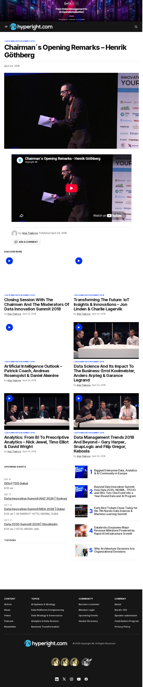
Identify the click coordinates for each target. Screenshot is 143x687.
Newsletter (10, 626)
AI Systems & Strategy (43, 604)
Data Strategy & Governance (46, 615)
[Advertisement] (71, 10)
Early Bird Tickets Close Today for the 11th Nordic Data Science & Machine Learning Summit (115, 511)
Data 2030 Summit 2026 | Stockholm (30, 524)
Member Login (87, 610)
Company (120, 598)
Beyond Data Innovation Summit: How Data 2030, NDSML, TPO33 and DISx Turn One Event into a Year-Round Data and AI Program (115, 491)
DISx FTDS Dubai (16, 483)
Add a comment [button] (28, 242)
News (7, 610)
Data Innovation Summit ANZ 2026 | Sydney (35, 498)
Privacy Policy (122, 626)
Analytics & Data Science (45, 621)
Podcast (8, 621)
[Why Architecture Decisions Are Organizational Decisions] (81, 550)
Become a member (89, 604)
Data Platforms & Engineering (47, 610)
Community (86, 598)
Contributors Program (127, 621)
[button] (6, 27)
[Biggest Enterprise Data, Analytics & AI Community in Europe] (81, 472)
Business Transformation (45, 626)
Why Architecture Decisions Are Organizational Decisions (114, 550)
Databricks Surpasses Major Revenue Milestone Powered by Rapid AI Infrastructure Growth (114, 530)
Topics (35, 598)
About (118, 604)
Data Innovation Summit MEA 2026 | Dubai (34, 509)
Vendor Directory (88, 621)
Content (9, 598)
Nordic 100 (121, 610)
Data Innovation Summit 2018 (20, 41)
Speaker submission (126, 615)
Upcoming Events (88, 615)
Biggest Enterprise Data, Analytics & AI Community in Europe (115, 472)
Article (8, 604)
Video (7, 615)
